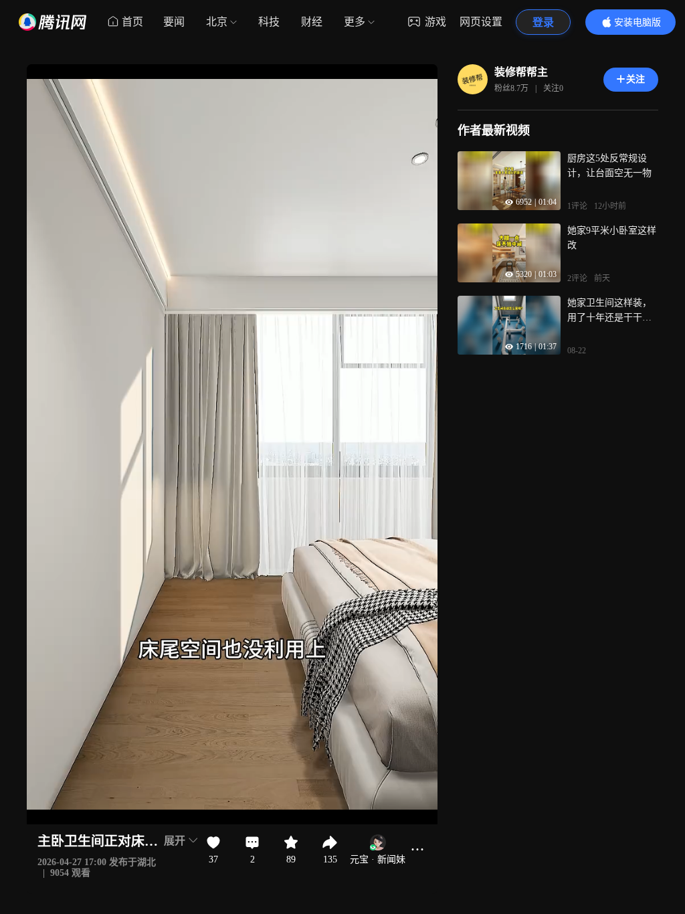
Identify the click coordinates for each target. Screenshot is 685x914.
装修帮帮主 (521, 72)
